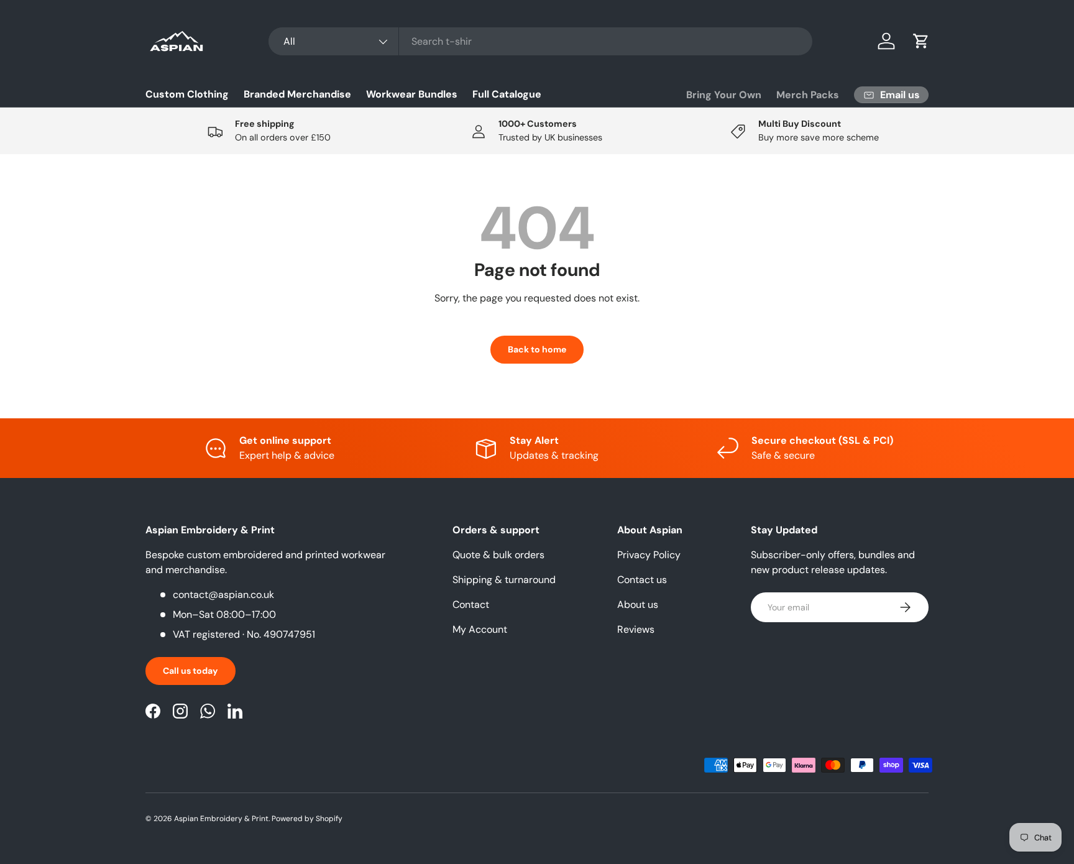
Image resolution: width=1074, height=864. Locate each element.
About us (637, 604)
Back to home (537, 349)
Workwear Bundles (411, 94)
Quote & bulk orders (498, 554)
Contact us (642, 579)
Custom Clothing (187, 94)
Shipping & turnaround (504, 579)
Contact (470, 604)
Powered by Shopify (307, 819)
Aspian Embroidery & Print (221, 819)
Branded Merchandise (297, 94)
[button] (921, 41)
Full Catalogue (506, 94)
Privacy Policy (649, 554)
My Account (479, 629)
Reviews (635, 629)
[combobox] (540, 41)
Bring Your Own (723, 94)
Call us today (190, 670)
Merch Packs (807, 94)
